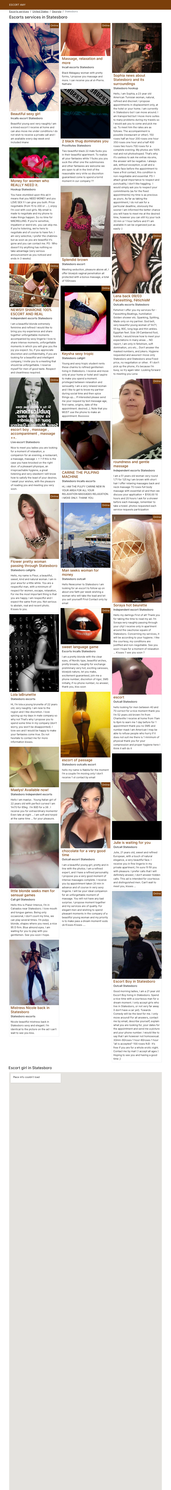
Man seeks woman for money (80, 572)
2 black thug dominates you (85, 141)
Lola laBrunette (23, 694)
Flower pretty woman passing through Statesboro (34, 563)
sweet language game (80, 647)
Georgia (56, 11)
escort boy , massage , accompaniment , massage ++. (33, 433)
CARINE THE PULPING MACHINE (80, 474)
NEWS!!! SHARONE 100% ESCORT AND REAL (31, 312)
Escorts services (19, 11)
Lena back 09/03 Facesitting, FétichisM (131, 298)
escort (118, 697)
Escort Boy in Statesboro (134, 981)
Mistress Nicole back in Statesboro (30, 1010)
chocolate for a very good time (84, 853)
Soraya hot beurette (130, 605)
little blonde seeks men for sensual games (33, 893)
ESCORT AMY (17, 4)
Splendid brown (75, 260)
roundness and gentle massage (131, 464)
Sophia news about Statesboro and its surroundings (129, 79)
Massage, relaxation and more (82, 61)
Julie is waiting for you (132, 842)
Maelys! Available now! (30, 790)
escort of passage (77, 760)
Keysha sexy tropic (78, 354)
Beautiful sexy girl (25, 114)
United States (40, 11)
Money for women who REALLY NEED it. (30, 183)
